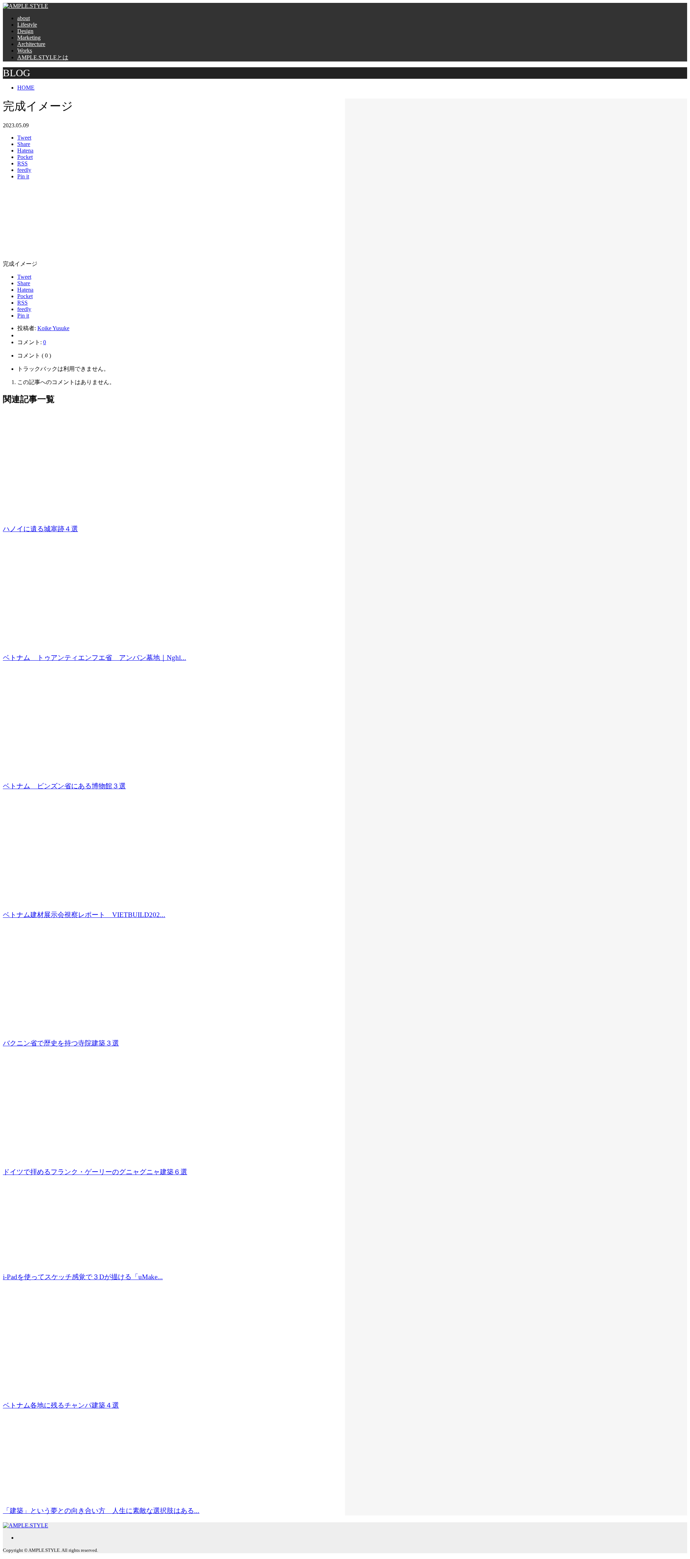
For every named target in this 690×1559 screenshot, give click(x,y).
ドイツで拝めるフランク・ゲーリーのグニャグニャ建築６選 (95, 1172)
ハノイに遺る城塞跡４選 (40, 529)
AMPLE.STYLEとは (42, 57)
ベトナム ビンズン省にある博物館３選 (64, 786)
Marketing (29, 38)
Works (24, 50)
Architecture (31, 44)
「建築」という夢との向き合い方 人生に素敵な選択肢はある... (101, 1510)
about (23, 18)
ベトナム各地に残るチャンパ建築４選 (61, 1405)
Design (25, 31)
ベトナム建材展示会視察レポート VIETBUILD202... (84, 914)
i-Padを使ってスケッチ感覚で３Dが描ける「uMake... (83, 1277)
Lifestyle (27, 25)
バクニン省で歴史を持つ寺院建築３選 (61, 1043)
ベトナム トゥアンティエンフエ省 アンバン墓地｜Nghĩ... (94, 657)
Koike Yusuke (53, 328)
